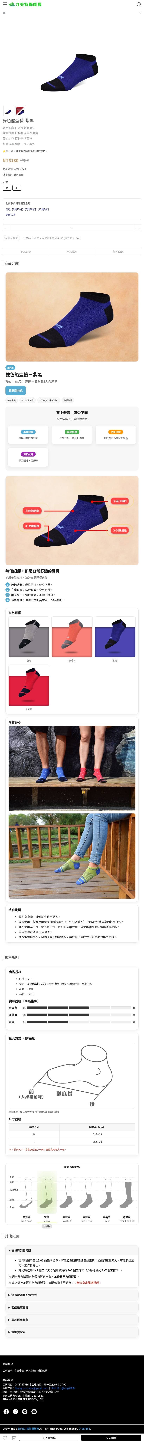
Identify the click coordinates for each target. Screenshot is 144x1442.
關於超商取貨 (19, 1319)
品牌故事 (7, 1370)
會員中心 (19, 1370)
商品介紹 (26, 251)
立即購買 (111, 1438)
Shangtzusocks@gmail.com (31, 1388)
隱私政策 (42, 1370)
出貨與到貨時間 (21, 1250)
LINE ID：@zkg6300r (63, 1388)
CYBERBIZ (84, 1428)
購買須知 (31, 1370)
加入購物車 (49, 1438)
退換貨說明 (18, 1332)
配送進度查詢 (19, 1307)
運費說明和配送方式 (24, 1295)
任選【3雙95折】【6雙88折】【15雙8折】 (28, 209)
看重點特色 (16, 390)
